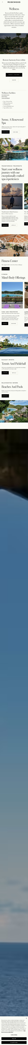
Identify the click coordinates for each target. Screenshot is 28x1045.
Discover (5, 131)
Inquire (5, 372)
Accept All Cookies (14, 1042)
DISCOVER (5, 268)
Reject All (14, 1038)
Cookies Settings (14, 1034)
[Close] (26, 1018)
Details (14, 372)
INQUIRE (5, 323)
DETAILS (14, 225)
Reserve (5, 225)
